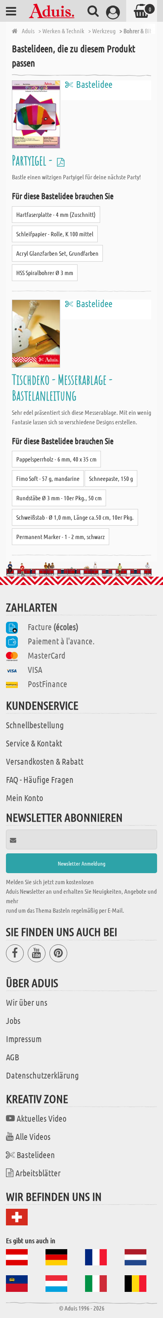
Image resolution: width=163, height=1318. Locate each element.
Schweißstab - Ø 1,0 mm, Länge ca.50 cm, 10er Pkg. (75, 517)
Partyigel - (33, 160)
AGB (12, 1057)
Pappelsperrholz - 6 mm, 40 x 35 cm (56, 459)
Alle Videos (33, 1136)
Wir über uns (26, 1002)
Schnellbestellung (35, 725)
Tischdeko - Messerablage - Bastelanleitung (62, 387)
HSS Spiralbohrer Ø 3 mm (44, 272)
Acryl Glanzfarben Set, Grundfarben (57, 253)
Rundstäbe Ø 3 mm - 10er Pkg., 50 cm (59, 497)
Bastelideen (36, 1154)
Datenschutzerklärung (42, 1075)
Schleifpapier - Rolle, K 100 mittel (54, 233)
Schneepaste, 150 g (111, 478)
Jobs (13, 1020)
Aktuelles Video (41, 1118)
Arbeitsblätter (38, 1173)
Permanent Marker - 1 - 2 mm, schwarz (60, 536)
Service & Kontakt (34, 743)
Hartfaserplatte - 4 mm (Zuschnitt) (56, 214)
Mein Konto (24, 797)
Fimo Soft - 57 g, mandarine (48, 478)
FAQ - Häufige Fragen (40, 779)
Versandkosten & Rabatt (44, 761)
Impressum (24, 1038)
